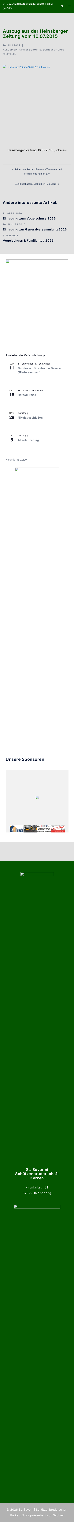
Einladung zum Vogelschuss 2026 (29, 218)
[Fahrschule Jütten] (30, 828)
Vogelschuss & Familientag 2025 (28, 240)
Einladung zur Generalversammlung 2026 (35, 229)
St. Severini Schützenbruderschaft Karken (28, 3)
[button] (61, 6)
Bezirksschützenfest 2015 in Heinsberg (35, 183)
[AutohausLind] (44, 828)
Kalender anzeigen (17, 459)
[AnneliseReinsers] (16, 828)
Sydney (58, 1515)
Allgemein (10, 49)
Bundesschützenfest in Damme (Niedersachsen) (39, 370)
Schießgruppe (30, 49)
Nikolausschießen (30, 417)
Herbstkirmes (27, 395)
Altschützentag (28, 440)
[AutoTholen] (58, 828)
